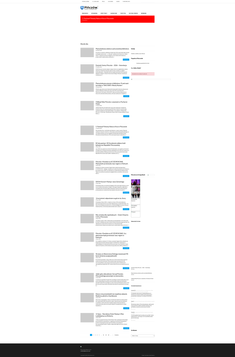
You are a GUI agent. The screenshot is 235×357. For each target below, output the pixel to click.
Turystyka (123, 13)
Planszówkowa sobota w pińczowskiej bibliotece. (112, 49)
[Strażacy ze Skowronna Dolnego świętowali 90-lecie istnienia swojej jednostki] (87, 257)
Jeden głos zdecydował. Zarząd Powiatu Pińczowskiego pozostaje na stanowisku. (110, 275)
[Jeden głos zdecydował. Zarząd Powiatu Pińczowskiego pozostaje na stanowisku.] (87, 277)
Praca (103, 1)
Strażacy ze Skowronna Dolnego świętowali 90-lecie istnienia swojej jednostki (112, 255)
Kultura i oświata (133, 13)
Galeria (118, 1)
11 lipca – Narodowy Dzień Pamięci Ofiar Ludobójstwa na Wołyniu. (110, 315)
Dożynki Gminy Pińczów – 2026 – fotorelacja (111, 65)
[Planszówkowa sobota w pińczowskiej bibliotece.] (87, 52)
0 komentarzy (126, 59)
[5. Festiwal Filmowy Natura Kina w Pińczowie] (117, 19)
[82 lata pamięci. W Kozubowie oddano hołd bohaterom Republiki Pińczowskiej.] (87, 147)
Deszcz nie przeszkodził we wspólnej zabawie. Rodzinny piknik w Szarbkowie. (111, 295)
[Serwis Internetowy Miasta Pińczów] (89, 7)
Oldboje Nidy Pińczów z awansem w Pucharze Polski (142, 278)
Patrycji (143, 53)
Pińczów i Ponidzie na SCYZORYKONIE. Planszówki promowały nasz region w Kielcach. (112, 163)
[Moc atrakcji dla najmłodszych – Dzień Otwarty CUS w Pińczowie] (87, 218)
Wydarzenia (94, 13)
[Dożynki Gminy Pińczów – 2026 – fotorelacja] (87, 69)
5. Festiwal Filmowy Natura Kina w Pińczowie (111, 127)
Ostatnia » (117, 335)
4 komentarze (126, 176)
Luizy (140, 53)
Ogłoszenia (110, 1)
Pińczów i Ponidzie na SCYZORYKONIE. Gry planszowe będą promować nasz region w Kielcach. (111, 235)
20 (106, 335)
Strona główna (85, 1)
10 (103, 335)
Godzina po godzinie (140, 63)
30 (108, 335)
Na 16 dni (147, 63)
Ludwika (137, 53)
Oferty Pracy (104, 13)
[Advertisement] (117, 32)
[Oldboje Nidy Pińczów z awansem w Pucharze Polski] (87, 105)
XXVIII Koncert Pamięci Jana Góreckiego (110, 182)
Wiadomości (85, 13)
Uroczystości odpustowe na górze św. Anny (111, 198)
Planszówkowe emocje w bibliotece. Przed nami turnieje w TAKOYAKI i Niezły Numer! (112, 84)
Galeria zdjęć (113, 13)
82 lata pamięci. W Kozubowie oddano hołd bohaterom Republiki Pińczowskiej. (110, 144)
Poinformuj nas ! (126, 1)
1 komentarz (126, 96)
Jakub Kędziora (152, 355)
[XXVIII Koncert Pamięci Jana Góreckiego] (87, 185)
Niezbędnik (143, 13)
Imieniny (133, 53)
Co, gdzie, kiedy (95, 1)
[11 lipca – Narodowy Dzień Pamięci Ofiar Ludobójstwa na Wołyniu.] (87, 317)
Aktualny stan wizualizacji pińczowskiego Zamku (144, 301)
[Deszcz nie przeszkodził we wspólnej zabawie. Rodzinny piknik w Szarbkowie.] (87, 297)
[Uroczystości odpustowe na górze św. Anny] (87, 202)
